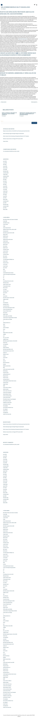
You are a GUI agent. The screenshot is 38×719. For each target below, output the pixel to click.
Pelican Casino (5, 377)
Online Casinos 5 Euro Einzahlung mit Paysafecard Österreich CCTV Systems (16, 136)
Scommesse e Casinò (6, 404)
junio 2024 (5, 194)
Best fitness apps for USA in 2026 (8, 232)
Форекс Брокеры (6, 347)
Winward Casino (6, 282)
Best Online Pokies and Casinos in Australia (10, 219)
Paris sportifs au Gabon (7, 400)
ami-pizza (4, 639)
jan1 (4, 629)
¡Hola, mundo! (17, 151)
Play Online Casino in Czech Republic (9, 399)
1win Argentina (5, 344)
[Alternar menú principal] (1, 5)
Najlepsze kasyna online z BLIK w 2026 (9, 229)
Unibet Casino (5, 241)
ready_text (5, 352)
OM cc (4, 294)
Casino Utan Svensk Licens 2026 (8, 369)
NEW (4, 385)
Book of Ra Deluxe (6, 362)
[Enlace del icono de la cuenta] (36, 4)
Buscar (2, 121)
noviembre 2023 (5, 201)
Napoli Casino (5, 314)
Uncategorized (5, 412)
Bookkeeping (5, 664)
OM (3, 594)
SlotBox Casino (5, 299)
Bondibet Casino (6, 304)
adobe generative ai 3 (6, 374)
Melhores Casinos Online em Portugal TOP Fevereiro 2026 (13, 138)
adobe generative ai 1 (6, 322)
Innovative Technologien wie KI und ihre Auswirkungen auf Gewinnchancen (28, 113)
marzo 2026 (5, 166)
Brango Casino (5, 669)
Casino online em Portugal (7, 319)
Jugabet (4, 334)
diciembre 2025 (5, 171)
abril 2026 (4, 164)
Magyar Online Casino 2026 (7, 332)
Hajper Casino (5, 384)
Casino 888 (5, 221)
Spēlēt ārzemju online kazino (8, 239)
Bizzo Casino (5, 287)
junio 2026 (5, 161)
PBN (4, 269)
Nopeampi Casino (6, 242)
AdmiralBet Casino (6, 222)
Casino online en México (7, 387)
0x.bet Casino (5, 237)
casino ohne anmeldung (7, 392)
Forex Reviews (5, 302)
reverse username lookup (7, 395)
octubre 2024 (5, 191)
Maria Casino (5, 244)
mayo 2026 (5, 162)
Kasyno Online (5, 141)
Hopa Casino (5, 554)
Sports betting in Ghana (7, 394)
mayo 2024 (5, 196)
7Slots (4, 619)
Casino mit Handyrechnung (7, 309)
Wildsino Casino (6, 354)
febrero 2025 (5, 187)
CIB (3, 279)
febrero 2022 (5, 209)
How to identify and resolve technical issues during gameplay (9, 113)
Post (4, 359)
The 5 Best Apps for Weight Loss (8, 259)
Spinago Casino (5, 584)
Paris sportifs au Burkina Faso (8, 407)
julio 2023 (4, 202)
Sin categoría (5, 409)
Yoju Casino (5, 589)
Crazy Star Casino (6, 599)
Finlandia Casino (6, 249)
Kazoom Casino (5, 262)
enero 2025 (5, 189)
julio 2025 (4, 179)
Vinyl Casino (5, 357)
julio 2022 (4, 207)
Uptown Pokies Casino (7, 284)
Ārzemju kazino (5, 231)
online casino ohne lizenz (7, 390)
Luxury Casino (5, 224)
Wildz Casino (5, 234)
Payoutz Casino (5, 372)
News (4, 329)
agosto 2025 (5, 177)
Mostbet (4, 364)
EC (3, 277)
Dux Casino (5, 267)
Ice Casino (5, 289)
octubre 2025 (5, 174)
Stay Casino (5, 312)
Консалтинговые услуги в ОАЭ (8, 644)
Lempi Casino (5, 559)
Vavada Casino (5, 382)
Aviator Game (5, 410)
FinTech (4, 564)
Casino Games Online (6, 397)
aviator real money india (7, 414)
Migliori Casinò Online (6, 659)
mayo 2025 (5, 182)
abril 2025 (4, 184)
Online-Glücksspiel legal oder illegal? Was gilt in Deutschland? (13, 133)
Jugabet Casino (5, 339)
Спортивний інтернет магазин (8, 272)
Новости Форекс (6, 327)
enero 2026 (5, 169)
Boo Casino (5, 256)
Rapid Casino (5, 247)
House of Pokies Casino (7, 604)
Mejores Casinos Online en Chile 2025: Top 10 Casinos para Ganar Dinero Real (16, 424)
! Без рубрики (5, 405)
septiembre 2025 (6, 176)
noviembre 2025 (5, 172)
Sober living (5, 342)
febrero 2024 (5, 199)
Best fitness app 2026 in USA (8, 349)
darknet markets (5, 389)
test (3, 624)
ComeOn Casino (6, 254)
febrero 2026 (5, 167)
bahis (4, 324)
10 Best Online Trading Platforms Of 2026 (10, 317)
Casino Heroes (5, 251)
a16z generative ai (6, 379)
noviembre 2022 (5, 206)
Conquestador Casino (6, 579)
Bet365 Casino (5, 236)
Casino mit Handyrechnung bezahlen (9, 274)
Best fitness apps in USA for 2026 (8, 297)
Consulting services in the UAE (8, 574)
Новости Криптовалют (7, 227)
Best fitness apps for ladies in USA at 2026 (10, 634)
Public (4, 226)
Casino (4, 649)
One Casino (5, 292)
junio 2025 (5, 181)
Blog (4, 367)
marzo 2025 (5, 186)
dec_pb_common (6, 337)
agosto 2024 (5, 192)
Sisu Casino (5, 246)
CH (3, 569)
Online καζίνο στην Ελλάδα (7, 609)
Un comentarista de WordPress (8, 151)
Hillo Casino (5, 257)
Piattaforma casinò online (7, 402)
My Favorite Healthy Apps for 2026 (8, 307)
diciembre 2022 (5, 204)
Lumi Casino (5, 264)
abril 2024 (4, 197)
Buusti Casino (5, 252)
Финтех (4, 654)
